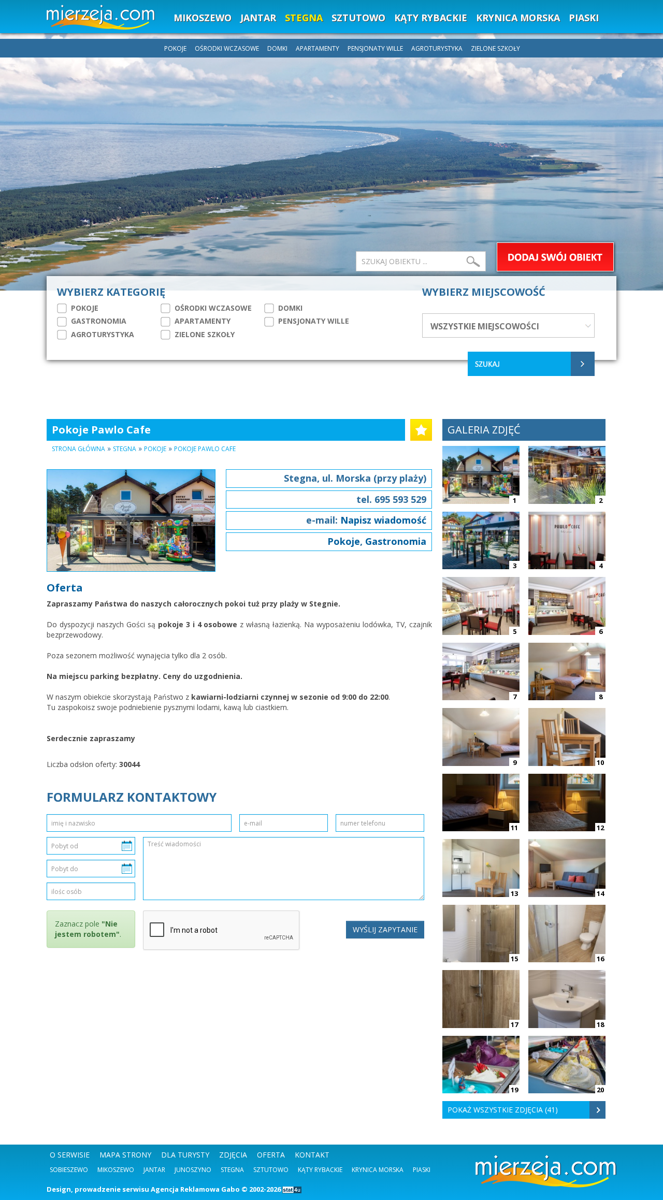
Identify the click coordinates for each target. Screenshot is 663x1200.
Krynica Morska (377, 1169)
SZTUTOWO (358, 17)
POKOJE (175, 48)
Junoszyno (193, 1169)
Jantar (154, 1169)
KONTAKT (312, 1155)
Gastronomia (395, 541)
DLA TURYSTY (185, 1155)
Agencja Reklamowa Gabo (195, 1189)
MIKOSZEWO (203, 17)
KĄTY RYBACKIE (430, 17)
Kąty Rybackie (320, 1169)
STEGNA (304, 17)
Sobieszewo (69, 1169)
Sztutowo (271, 1169)
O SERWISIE (70, 1155)
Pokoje (155, 448)
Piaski (421, 1169)
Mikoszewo (115, 1169)
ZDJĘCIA (233, 1155)
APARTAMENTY (317, 48)
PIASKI (584, 17)
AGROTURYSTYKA (437, 48)
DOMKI (277, 48)
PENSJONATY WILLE (375, 48)
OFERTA (271, 1155)
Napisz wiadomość (383, 520)
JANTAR (258, 17)
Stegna (124, 448)
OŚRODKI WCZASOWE (227, 48)
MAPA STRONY (125, 1155)
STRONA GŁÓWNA (78, 448)
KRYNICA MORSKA (518, 17)
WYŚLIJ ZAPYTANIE (385, 929)
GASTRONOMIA (97, 321)
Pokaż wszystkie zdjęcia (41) (503, 1110)
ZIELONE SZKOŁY (495, 48)
